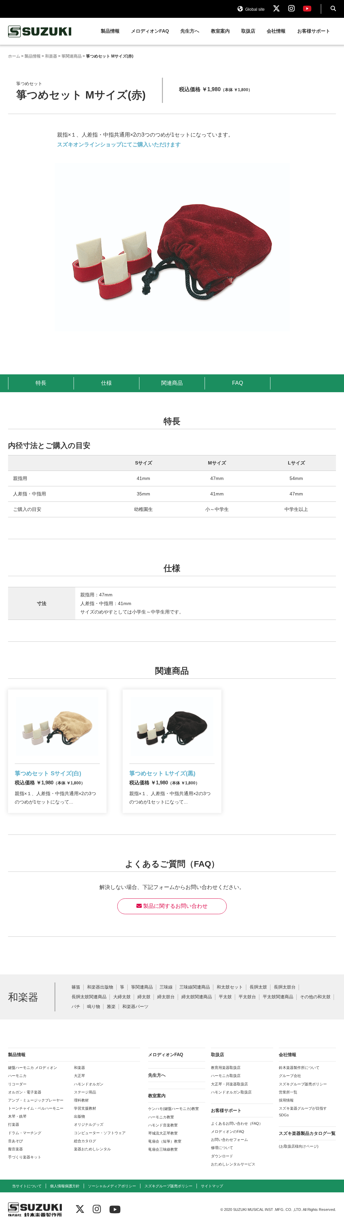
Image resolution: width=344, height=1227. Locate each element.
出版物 (79, 1116)
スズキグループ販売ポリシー (303, 1084)
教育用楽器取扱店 (226, 1068)
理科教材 (81, 1100)
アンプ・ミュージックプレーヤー (35, 1100)
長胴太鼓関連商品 (89, 997)
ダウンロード (222, 1156)
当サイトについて (27, 1186)
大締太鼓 (122, 997)
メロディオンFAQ (150, 31)
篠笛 (76, 987)
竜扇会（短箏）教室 (164, 1141)
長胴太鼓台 (285, 987)
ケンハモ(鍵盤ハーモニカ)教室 (173, 1109)
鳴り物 (93, 1007)
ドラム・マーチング (24, 1133)
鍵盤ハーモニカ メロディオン (32, 1068)
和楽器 (79, 1068)
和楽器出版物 (100, 987)
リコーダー (17, 1084)
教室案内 (220, 31)
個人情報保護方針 (65, 1186)
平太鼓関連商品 (278, 997)
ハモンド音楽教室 (163, 1125)
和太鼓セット (230, 987)
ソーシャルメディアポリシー (112, 1186)
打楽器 (13, 1124)
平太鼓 (225, 997)
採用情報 (286, 1100)
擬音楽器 (15, 1149)
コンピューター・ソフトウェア (100, 1133)
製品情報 (110, 31)
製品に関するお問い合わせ (175, 906)
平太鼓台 (247, 997)
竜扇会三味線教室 (163, 1149)
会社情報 (276, 31)
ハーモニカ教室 (161, 1117)
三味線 (166, 987)
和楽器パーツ (135, 1007)
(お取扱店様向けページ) (298, 1146)
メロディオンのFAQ (227, 1131)
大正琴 (79, 1076)
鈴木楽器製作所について (299, 1068)
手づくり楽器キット (24, 1157)
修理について (222, 1148)
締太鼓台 (166, 997)
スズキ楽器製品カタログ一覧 (307, 1133)
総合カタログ (85, 1141)
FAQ (237, 383)
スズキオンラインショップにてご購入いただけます (119, 144)
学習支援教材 (85, 1108)
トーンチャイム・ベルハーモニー (35, 1108)
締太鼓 (143, 997)
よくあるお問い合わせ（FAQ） (237, 1123)
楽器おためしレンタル (92, 1149)
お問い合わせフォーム (229, 1140)
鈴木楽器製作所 (40, 31)
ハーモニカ (17, 1076)
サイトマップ (212, 1186)
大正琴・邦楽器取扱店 (229, 1084)
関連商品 (172, 383)
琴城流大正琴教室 (163, 1133)
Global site (254, 9)
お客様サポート (313, 31)
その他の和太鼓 (315, 997)
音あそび (15, 1141)
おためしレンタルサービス (233, 1164)
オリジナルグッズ (88, 1124)
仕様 (106, 383)
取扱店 (248, 31)
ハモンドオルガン (88, 1084)
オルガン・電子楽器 (24, 1092)
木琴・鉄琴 (17, 1116)
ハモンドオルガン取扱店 (231, 1092)
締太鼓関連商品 (196, 997)
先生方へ (189, 31)
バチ (76, 1007)
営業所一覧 (288, 1092)
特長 (41, 383)
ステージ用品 (85, 1092)
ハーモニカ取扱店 (226, 1076)
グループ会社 (290, 1076)
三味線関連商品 (194, 987)
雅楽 (111, 1007)
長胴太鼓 (258, 987)
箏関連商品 (142, 987)
